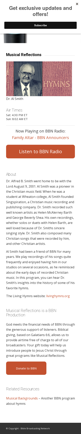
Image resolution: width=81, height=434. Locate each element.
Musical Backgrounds (22, 398)
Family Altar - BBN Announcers (40, 137)
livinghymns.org (58, 296)
